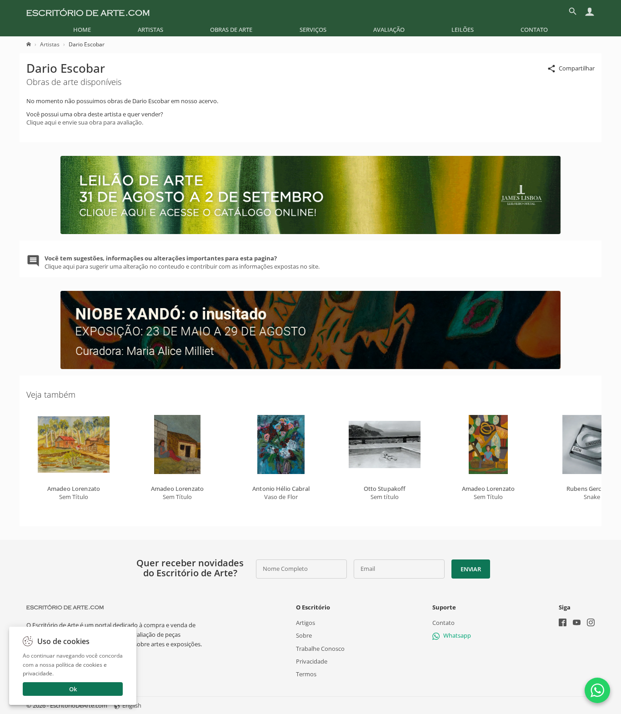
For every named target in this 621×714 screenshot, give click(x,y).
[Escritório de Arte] (88, 11)
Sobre (304, 635)
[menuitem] (82, 29)
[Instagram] (591, 623)
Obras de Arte (231, 29)
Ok (73, 689)
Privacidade (311, 661)
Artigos (305, 623)
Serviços (313, 29)
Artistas (150, 29)
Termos (306, 674)
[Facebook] (562, 623)
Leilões (462, 29)
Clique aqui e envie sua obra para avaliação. (84, 122)
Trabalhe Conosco (320, 648)
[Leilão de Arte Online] (310, 232)
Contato (534, 29)
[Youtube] (577, 623)
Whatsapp (457, 635)
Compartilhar (577, 68)
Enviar (471, 569)
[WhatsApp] (597, 690)
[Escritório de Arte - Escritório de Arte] (65, 607)
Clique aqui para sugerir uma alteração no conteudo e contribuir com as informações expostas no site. (182, 262)
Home (82, 29)
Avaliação (389, 29)
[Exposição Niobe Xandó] (310, 367)
